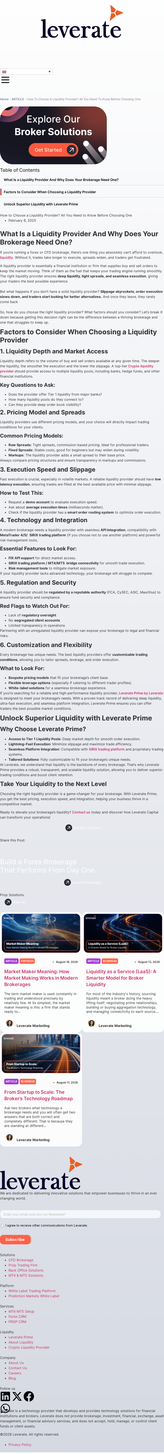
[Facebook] (28, 1396)
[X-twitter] (17, 1396)
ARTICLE (18, 99)
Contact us (81, 812)
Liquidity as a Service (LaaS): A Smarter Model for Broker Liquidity (121, 978)
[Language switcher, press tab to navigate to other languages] (26, 72)
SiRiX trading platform (106, 749)
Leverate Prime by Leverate (141, 693)
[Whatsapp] (5, 1408)
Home (4, 99)
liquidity (6, 257)
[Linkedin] (5, 1396)
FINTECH (27, 961)
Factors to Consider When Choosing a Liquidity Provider (50, 192)
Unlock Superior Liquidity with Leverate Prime (41, 204)
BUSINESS (110, 961)
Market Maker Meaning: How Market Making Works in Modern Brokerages (41, 978)
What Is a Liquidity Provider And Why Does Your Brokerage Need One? (61, 180)
